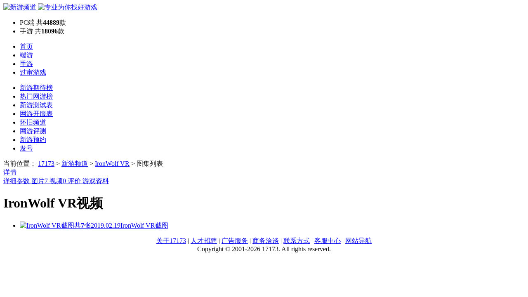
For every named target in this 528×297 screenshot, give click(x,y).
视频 (58, 180)
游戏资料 (95, 180)
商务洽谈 (265, 240)
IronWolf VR (112, 163)
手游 (26, 63)
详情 (9, 172)
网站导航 (358, 240)
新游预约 (33, 139)
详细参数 (17, 180)
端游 (26, 55)
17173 (46, 163)
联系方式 (296, 240)
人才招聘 (204, 240)
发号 (26, 148)
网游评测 (33, 130)
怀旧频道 (33, 122)
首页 (26, 46)
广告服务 (235, 240)
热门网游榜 (36, 96)
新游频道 (74, 163)
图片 (39, 180)
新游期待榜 (36, 87)
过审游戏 (33, 72)
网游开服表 (36, 113)
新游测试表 (36, 104)
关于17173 (171, 240)
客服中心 (327, 240)
